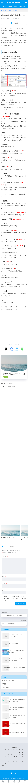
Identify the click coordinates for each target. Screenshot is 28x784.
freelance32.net (14, 2)
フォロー (19, 782)
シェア (14, 782)
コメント (5, 556)
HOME (15, 773)
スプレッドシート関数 (8, 680)
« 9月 (2, 765)
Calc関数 (4, 684)
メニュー (25, 782)
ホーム (3, 782)
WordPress (22, 6)
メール (4, 583)
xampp (15, 6)
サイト (4, 590)
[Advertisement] (14, 326)
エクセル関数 (5, 687)
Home (4, 6)
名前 (4, 576)
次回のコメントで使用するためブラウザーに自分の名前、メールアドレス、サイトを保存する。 (15, 598)
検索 (8, 782)
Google (10, 6)
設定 (14, 386)
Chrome (11, 383)
